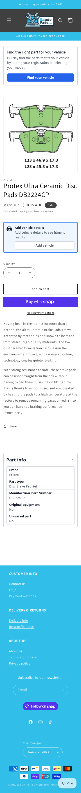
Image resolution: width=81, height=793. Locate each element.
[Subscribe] (63, 690)
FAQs (12, 590)
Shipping (23, 211)
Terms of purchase (22, 657)
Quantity (9, 264)
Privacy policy (19, 663)
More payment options (40, 312)
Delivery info (18, 620)
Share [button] (13, 426)
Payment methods (22, 596)
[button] (9, 20)
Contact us (17, 584)
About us (15, 651)
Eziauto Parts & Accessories (33, 784)
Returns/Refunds (21, 626)
